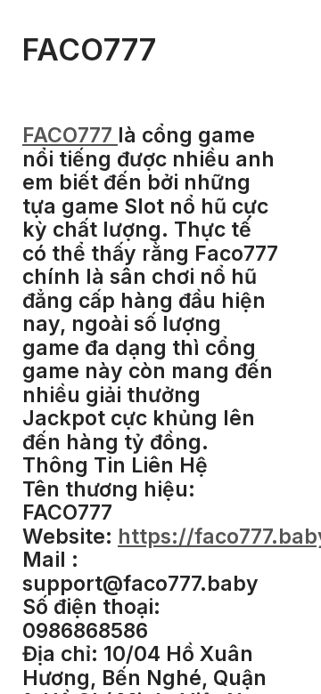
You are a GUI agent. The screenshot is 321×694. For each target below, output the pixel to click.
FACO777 (70, 135)
